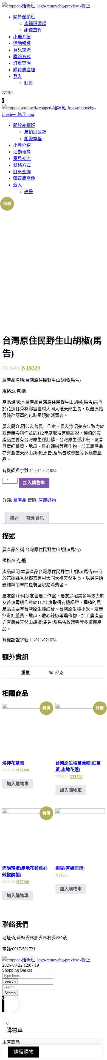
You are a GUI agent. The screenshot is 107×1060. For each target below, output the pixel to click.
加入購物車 (34, 482)
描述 (14, 518)
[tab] (14, 518)
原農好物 (47, 500)
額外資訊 (35, 518)
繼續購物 (23, 1052)
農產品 (19, 500)
